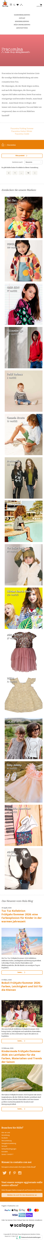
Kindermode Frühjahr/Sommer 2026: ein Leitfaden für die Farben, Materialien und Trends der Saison (21, 1056)
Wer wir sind (5, 1132)
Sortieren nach (17, 162)
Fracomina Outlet (22, 134)
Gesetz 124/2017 (7, 1154)
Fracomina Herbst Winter (21, 131)
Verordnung (5, 1135)
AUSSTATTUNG (22, 28)
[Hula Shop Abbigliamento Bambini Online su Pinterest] (14, 1173)
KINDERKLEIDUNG (22, 21)
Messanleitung (6, 1141)
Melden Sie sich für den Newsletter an (22, 1195)
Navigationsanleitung (8, 1143)
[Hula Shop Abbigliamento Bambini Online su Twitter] (5, 1173)
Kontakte (4, 1152)
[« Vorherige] (8, 173)
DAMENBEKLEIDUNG (22, 15)
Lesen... (20, 972)
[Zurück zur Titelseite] (3, 144)
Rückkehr (4, 1138)
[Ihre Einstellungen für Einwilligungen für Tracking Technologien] (30, 1237)
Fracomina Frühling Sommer (22, 129)
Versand (4, 1146)
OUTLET (22, 18)
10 (28, 173)
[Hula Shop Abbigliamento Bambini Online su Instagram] (19, 1173)
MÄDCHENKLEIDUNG (22, 25)
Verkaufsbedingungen (8, 1149)
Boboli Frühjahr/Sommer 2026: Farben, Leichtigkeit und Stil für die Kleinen (22, 986)
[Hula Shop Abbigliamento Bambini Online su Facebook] (10, 1173)
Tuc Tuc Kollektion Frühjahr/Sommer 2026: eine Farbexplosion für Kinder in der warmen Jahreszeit (21, 916)
